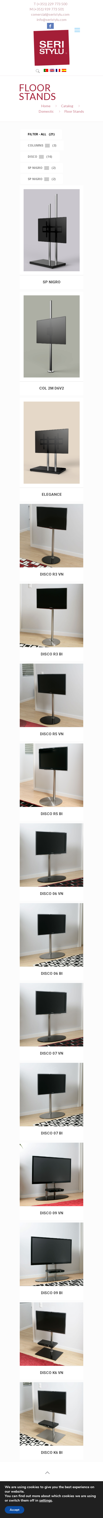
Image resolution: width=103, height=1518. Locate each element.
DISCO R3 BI (51, 654)
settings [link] (45, 1500)
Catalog (67, 106)
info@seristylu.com (51, 19)
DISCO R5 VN (51, 734)
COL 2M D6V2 (51, 388)
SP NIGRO (51, 282)
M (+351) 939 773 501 (47, 9)
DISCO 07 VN (51, 1053)
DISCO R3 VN (51, 574)
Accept (14, 1510)
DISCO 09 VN (51, 1213)
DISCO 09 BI (51, 1293)
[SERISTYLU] (52, 48)
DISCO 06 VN (51, 894)
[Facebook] (50, 26)
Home (45, 106)
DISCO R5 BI (51, 814)
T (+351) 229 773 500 (50, 4)
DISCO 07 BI (51, 1133)
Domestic (46, 111)
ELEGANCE (52, 494)
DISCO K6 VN (51, 1373)
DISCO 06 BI (51, 974)
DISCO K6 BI (51, 1453)
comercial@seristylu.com (50, 14)
